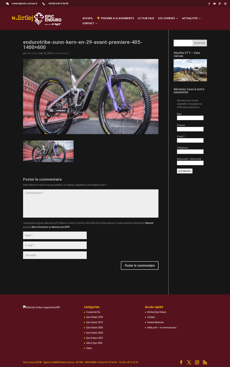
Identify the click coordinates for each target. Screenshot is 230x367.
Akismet (149, 223)
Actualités (190, 18)
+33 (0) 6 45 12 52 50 (58, 3)
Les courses (166, 18)
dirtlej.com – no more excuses (161, 327)
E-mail (181, 136)
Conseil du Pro (93, 312)
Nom (179, 114)
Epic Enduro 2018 (94, 317)
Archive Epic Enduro (156, 312)
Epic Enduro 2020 (94, 327)
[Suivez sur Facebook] (209, 4)
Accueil (88, 18)
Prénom (181, 125)
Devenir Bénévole (155, 322)
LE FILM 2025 (146, 18)
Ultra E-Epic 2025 (94, 343)
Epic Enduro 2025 (94, 338)
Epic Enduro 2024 (94, 332)
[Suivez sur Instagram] (225, 4)
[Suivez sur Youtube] (214, 4)
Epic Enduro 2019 (94, 322)
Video (89, 348)
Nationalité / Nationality (189, 159)
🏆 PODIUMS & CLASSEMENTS (115, 18)
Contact (88, 23)
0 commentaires (61, 53)
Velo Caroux (32, 53)
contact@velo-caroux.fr (25, 3)
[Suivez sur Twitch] (220, 4)
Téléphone (182, 147)
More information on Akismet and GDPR (51, 227)
